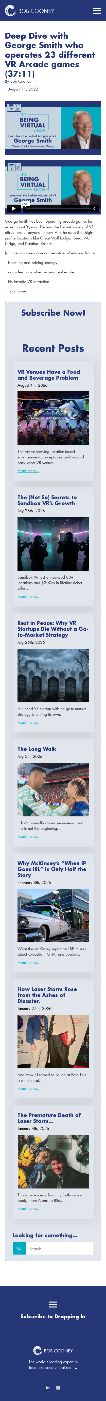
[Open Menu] (97, 11)
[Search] (19, 1248)
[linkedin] (48, 1388)
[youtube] (58, 1388)
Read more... (28, 470)
